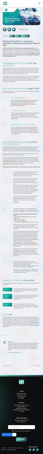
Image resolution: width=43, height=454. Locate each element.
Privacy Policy (27, 431)
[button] (4, 29)
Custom (12, 36)
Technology (26, 36)
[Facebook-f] (37, 450)
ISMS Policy (10, 447)
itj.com (21, 352)
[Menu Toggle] (40, 3)
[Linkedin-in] (30, 450)
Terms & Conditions (18, 447)
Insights (18, 36)
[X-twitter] (34, 450)
